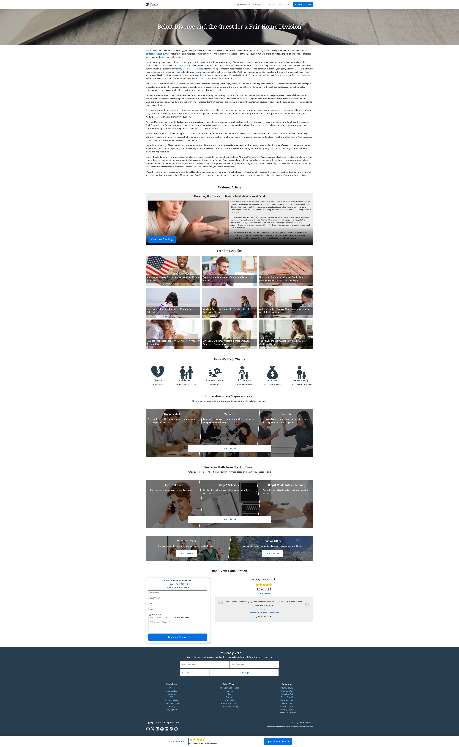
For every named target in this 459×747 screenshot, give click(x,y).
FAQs (172, 697)
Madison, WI (287, 691)
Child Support (244, 380)
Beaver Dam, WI (287, 706)
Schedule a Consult (172, 703)
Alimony (272, 380)
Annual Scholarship (229, 703)
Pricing (172, 706)
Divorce (158, 380)
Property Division (215, 380)
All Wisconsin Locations (287, 712)
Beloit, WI (173, 83)
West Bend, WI (286, 700)
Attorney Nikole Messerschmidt (188, 68)
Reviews (264, 593)
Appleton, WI (287, 694)
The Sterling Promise (229, 687)
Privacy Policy (298, 722)
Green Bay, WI (287, 697)
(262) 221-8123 (303, 4)
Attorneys (257, 4)
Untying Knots (172, 709)
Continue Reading (162, 239)
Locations (270, 4)
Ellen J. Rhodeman (263, 612)
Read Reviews (177, 741)
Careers (229, 697)
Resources (283, 4)
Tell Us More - (178, 617)
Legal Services (242, 4)
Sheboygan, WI (287, 709)
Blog (229, 694)
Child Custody (186, 380)
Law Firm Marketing (229, 706)
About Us (229, 700)
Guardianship (301, 380)
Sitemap (309, 722)
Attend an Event (172, 700)
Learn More (230, 448)
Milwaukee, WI (287, 687)
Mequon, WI (286, 703)
